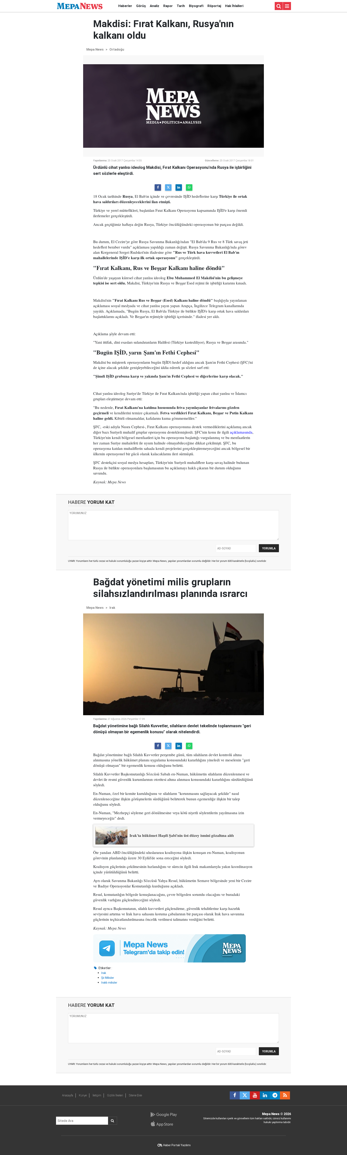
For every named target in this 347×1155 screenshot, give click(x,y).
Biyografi (196, 6)
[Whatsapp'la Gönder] (189, 187)
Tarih (181, 6)
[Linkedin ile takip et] (265, 1095)
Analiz (154, 6)
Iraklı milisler (109, 982)
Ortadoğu (116, 49)
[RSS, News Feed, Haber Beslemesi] (285, 1095)
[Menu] (287, 6)
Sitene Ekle (135, 1095)
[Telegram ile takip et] (275, 1095)
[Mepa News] (79, 6)
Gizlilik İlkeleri (115, 1095)
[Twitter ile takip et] (245, 1095)
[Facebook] (158, 187)
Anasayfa (67, 1095)
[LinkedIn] (179, 187)
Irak (112, 608)
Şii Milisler (107, 978)
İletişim (97, 1095)
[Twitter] (168, 187)
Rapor (168, 6)
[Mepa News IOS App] (163, 1124)
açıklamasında (241, 432)
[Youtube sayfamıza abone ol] (255, 1095)
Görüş (141, 6)
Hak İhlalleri (234, 6)
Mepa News (95, 49)
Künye (83, 1095)
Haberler (125, 6)
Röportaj (214, 6)
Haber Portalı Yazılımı (177, 1145)
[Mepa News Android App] (163, 1115)
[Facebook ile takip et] (235, 1095)
